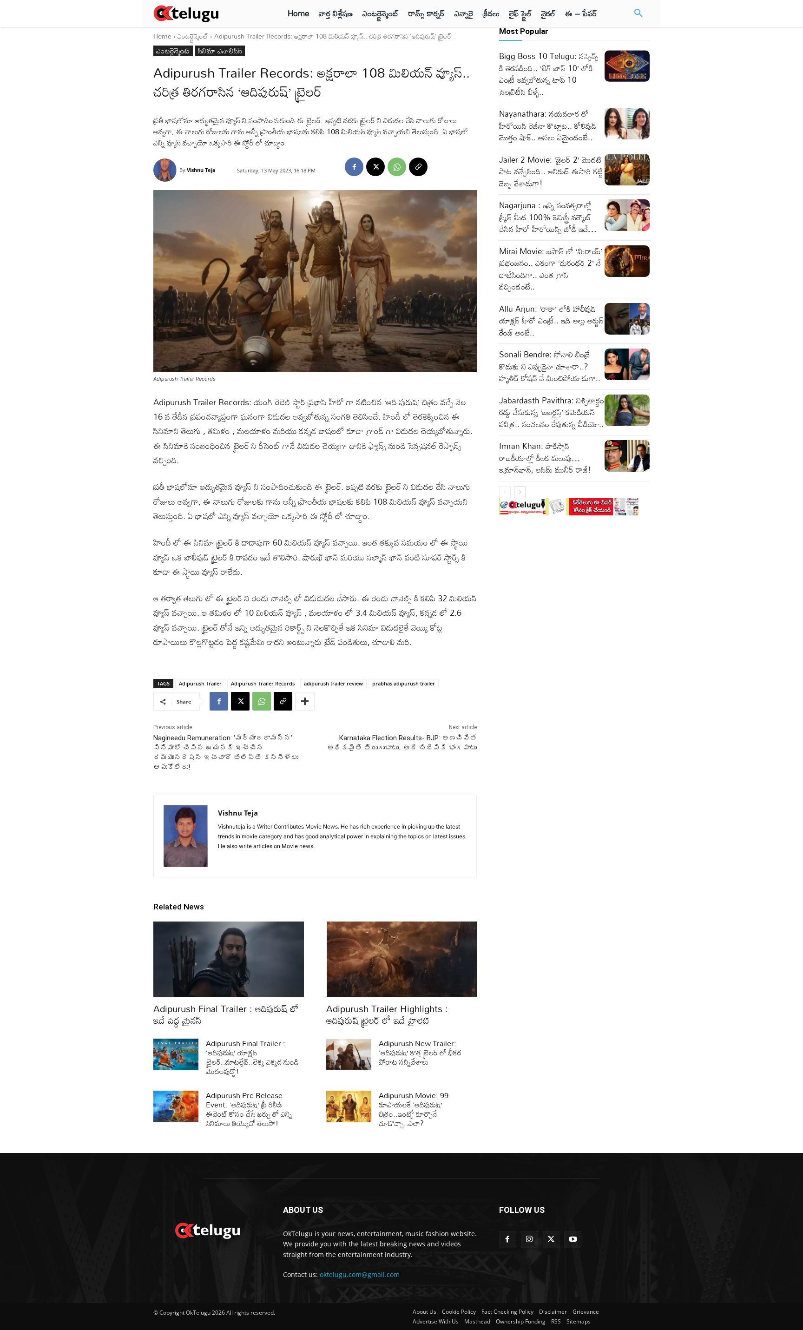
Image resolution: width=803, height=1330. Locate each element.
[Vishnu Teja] (166, 170)
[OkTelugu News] (207, 1229)
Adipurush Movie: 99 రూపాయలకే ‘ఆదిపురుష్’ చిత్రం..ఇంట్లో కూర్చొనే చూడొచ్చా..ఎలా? (413, 1109)
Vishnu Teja (201, 169)
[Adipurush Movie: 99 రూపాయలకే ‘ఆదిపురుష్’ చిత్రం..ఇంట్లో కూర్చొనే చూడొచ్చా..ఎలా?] (348, 1106)
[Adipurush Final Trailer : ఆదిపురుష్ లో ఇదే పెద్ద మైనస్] (228, 959)
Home (162, 36)
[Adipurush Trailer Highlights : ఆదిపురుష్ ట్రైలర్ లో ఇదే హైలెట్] (401, 959)
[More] (305, 701)
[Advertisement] (112, 172)
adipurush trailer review (333, 683)
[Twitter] (551, 1239)
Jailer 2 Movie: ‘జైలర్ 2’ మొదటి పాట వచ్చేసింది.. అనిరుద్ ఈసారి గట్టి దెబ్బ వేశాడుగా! (551, 171)
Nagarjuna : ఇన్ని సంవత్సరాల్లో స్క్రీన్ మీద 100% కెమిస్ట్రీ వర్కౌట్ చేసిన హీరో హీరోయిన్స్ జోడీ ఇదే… (548, 217)
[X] (375, 167)
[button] (638, 13)
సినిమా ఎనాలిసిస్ (220, 51)
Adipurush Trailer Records (263, 683)
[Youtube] (572, 1239)
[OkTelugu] (207, 13)
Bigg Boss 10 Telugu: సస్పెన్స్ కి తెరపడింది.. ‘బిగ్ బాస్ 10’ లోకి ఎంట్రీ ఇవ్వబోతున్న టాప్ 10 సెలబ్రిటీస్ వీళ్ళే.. (549, 73)
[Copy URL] (418, 167)
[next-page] (520, 492)
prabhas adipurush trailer (403, 683)
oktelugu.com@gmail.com (360, 1274)
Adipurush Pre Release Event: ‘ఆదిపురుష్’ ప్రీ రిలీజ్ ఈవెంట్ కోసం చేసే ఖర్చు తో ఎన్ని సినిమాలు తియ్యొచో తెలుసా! (249, 1109)
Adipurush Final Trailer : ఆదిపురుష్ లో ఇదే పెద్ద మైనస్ (226, 1014)
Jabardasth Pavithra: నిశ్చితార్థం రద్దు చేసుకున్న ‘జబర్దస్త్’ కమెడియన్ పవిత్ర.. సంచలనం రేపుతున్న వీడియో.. (551, 412)
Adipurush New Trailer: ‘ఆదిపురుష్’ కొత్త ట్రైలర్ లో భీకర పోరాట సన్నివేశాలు (420, 1052)
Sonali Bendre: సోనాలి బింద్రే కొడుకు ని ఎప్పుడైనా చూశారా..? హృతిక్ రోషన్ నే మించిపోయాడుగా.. (549, 366)
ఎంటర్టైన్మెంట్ (193, 36)
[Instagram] (529, 1239)
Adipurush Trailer (200, 683)
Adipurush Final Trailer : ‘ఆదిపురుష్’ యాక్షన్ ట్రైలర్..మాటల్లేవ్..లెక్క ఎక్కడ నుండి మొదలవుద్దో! (252, 1057)
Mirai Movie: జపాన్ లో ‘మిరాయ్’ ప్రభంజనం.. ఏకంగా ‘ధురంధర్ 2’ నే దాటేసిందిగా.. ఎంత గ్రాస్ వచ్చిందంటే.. (551, 269)
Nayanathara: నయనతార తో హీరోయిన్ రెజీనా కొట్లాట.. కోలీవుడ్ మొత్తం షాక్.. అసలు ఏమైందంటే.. (547, 125)
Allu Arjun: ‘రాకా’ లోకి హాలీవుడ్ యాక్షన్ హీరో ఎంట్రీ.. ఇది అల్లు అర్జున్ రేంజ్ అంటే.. (551, 320)
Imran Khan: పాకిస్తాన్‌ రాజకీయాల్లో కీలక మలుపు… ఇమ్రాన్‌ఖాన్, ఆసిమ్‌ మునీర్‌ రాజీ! (545, 457)
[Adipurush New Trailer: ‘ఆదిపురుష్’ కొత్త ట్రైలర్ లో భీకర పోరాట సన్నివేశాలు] (348, 1054)
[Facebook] (354, 167)
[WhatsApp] (397, 167)
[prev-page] (505, 492)
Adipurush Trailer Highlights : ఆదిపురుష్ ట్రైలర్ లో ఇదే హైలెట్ (387, 1014)
